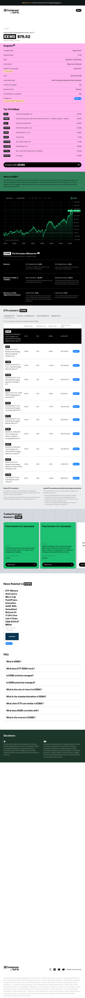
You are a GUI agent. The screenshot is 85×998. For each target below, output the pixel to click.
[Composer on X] (50, 969)
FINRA (19, 980)
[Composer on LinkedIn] (54, 969)
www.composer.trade (12, 240)
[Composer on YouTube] (59, 969)
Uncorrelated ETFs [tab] (43, 316)
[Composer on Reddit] (63, 969)
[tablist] (42, 316)
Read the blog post (54, 3)
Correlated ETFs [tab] (9, 316)
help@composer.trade (74, 969)
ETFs (7, 29)
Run (75, 198)
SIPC (23, 980)
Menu (79, 10)
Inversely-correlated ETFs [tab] (25, 316)
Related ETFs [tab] (56, 316)
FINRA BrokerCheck (20, 991)
